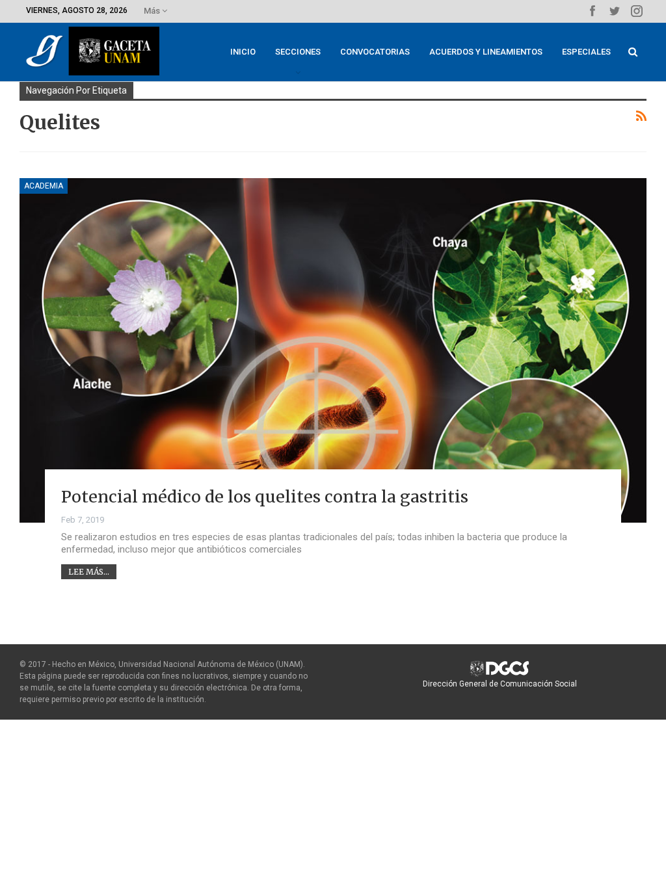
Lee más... (88, 572)
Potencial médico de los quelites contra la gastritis (264, 496)
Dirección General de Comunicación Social (500, 683)
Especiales (586, 52)
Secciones (298, 52)
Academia (43, 185)
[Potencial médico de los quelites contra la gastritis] (333, 350)
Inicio (243, 52)
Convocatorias (375, 52)
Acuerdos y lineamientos (485, 52)
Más (153, 11)
